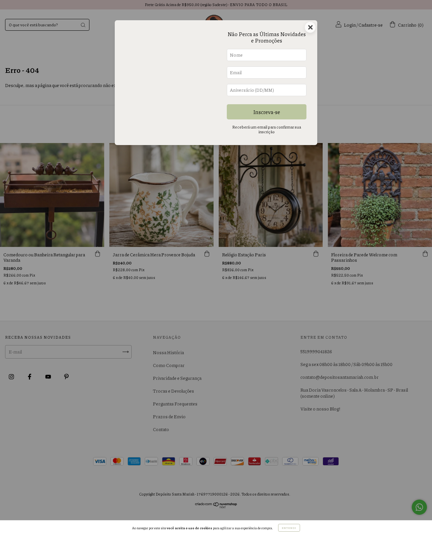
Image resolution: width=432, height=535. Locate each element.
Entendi (289, 528)
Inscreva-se (266, 112)
